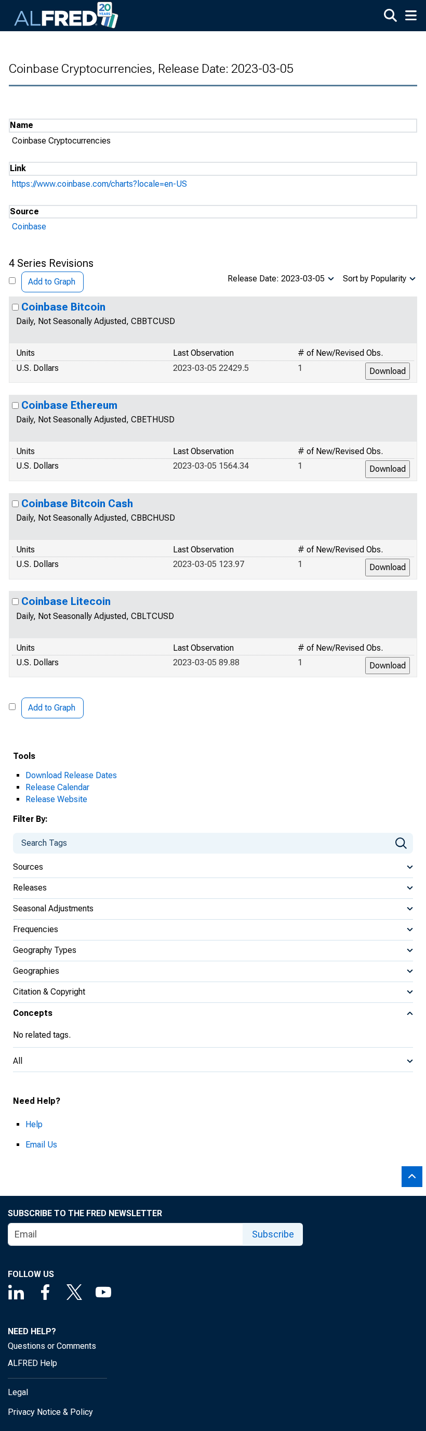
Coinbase (29, 226)
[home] (66, 15)
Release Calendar (57, 787)
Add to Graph (51, 282)
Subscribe (273, 1234)
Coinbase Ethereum (69, 405)
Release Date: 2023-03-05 (276, 278)
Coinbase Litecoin (66, 601)
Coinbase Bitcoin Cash (77, 503)
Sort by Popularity (374, 278)
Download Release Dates (71, 775)
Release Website (56, 799)
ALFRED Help (32, 1363)
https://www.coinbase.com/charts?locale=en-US (99, 184)
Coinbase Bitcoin (63, 307)
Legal (18, 1392)
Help (34, 1124)
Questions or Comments (52, 1346)
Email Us (41, 1145)
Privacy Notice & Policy (50, 1412)
